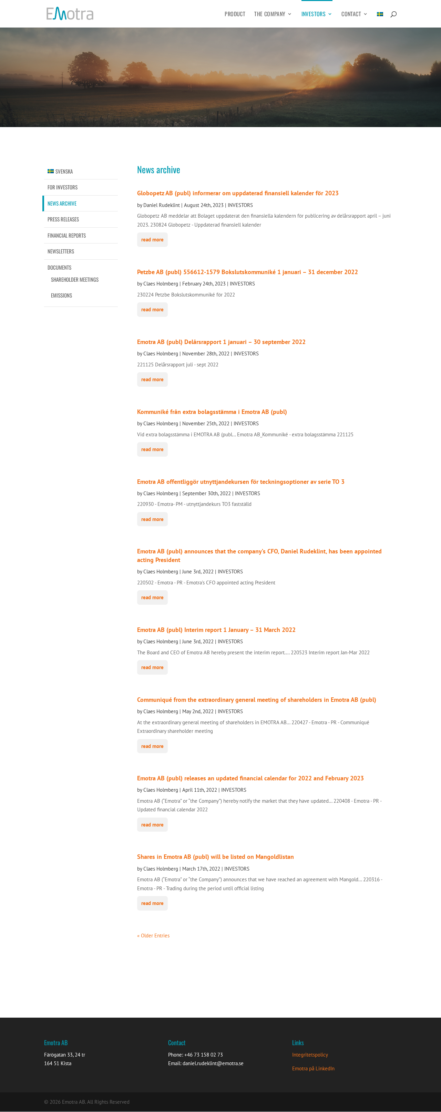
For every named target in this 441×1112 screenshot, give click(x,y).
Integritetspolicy (310, 1054)
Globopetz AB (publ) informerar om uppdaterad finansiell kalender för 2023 (238, 193)
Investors (313, 14)
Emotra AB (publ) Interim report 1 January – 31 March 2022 (216, 630)
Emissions (61, 295)
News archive (62, 203)
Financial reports (67, 235)
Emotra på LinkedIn (313, 1068)
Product (235, 14)
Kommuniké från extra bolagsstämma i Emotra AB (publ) (212, 412)
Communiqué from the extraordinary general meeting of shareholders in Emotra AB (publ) (256, 700)
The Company (269, 14)
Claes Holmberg (160, 283)
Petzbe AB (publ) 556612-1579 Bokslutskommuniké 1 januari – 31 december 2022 (247, 272)
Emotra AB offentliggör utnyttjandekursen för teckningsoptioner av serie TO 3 (241, 482)
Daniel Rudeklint (161, 205)
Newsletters (61, 251)
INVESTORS (240, 205)
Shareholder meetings (75, 279)
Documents (59, 267)
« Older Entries (153, 935)
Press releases (63, 219)
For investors (63, 187)
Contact (351, 14)
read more (152, 239)
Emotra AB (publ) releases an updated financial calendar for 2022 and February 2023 (250, 778)
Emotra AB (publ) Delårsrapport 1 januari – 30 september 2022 (221, 342)
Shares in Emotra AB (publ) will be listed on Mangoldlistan (215, 857)
